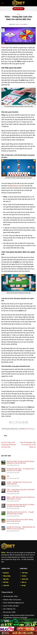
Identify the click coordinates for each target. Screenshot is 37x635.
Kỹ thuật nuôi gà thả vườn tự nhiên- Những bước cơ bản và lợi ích (20, 520)
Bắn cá (24, 582)
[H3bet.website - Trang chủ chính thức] (18, 3)
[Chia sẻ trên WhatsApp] (10, 422)
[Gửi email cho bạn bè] (20, 422)
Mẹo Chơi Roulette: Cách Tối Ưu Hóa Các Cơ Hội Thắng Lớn (28, 445)
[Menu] (2, 3)
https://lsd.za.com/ (15, 186)
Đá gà (24, 585)
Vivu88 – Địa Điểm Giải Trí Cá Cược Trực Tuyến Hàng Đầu (19, 483)
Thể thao (25, 573)
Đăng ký (6, 573)
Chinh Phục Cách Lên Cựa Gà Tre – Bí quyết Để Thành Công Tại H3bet (20, 513)
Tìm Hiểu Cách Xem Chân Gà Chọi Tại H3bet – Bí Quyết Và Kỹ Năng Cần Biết (21, 505)
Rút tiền (5, 582)
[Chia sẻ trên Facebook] (13, 422)
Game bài (25, 579)
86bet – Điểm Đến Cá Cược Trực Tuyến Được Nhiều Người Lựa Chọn (21, 498)
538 (8, 476)
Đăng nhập (6, 576)
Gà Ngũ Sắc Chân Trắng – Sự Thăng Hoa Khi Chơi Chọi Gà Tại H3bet (20, 469)
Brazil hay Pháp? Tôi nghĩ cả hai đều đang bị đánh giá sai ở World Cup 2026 (20, 462)
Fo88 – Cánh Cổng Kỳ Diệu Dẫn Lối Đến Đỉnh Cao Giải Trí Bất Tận (20, 490)
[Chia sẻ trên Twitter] (16, 422)
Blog (18, 14)
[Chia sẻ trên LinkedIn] (26, 422)
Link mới (6, 585)
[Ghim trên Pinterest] (23, 422)
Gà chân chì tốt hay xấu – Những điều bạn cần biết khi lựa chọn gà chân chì (21, 528)
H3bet (3, 552)
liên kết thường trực (30, 428)
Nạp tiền (6, 579)
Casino (24, 576)
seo (27, 24)
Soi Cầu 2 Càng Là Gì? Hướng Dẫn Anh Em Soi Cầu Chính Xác (8, 445)
